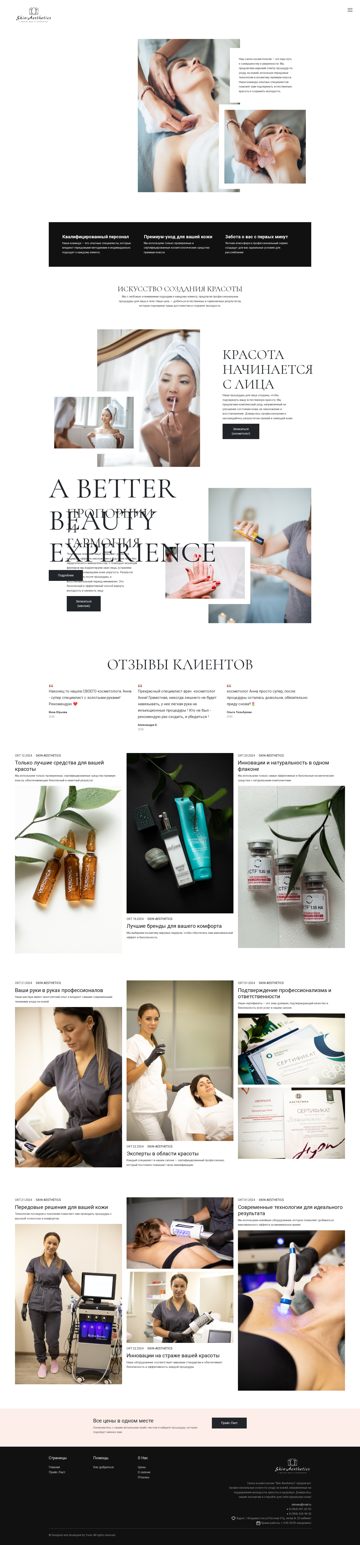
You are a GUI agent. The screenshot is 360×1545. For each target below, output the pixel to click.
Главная (54, 1467)
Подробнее (66, 575)
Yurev (89, 1535)
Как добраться (103, 1467)
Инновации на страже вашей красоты (173, 1355)
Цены (142, 1467)
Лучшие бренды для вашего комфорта (174, 926)
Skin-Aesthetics (48, 755)
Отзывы (143, 1477)
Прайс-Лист (229, 1423)
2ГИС (52, 716)
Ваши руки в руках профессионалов (59, 990)
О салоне (144, 1472)
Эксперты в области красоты (163, 1154)
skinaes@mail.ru (301, 1504)
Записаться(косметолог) (241, 431)
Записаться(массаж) (84, 604)
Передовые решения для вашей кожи (61, 1207)
